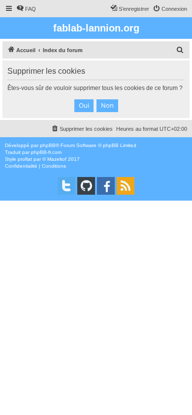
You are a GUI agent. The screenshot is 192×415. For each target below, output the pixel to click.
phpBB (48, 145)
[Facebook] (106, 186)
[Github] (86, 186)
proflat (25, 159)
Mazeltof (56, 159)
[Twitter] (66, 186)
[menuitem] (26, 9)
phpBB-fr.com (46, 152)
